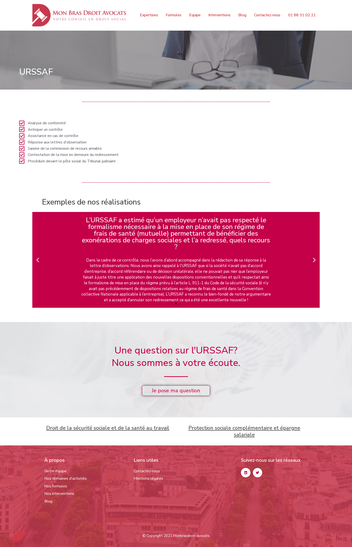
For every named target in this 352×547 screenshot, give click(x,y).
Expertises (149, 15)
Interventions (219, 15)
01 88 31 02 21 (302, 15)
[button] (38, 260)
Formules (174, 15)
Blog (242, 15)
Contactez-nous (267, 15)
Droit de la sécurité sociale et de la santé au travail (107, 428)
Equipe (195, 15)
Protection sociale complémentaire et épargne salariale (244, 431)
